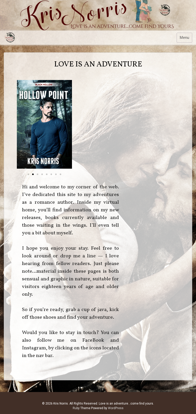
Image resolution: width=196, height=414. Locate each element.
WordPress (116, 408)
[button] (28, 174)
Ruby (76, 408)
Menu (184, 38)
